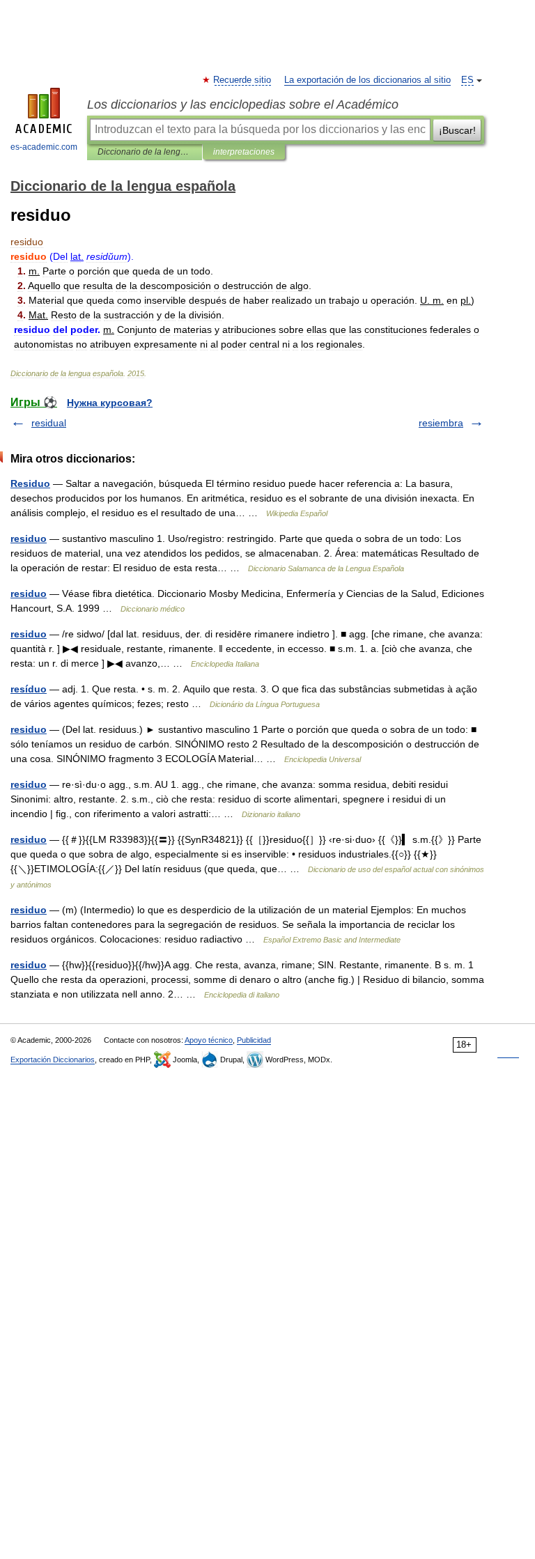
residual (48, 422)
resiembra (441, 422)
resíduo (28, 689)
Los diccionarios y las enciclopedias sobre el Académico (242, 104)
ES (467, 80)
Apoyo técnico (209, 1040)
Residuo (30, 483)
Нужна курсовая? (110, 402)
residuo (28, 538)
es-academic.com (43, 147)
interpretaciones (243, 152)
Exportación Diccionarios (52, 1059)
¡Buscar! (457, 130)
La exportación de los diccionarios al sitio (367, 80)
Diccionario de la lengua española (145, 152)
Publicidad (254, 1040)
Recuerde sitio (243, 80)
